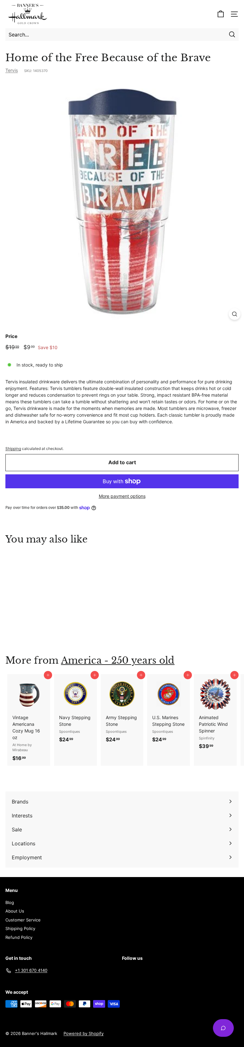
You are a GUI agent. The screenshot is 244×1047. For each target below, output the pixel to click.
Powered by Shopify (84, 1033)
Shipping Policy (20, 928)
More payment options (122, 496)
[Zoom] (235, 314)
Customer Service (23, 919)
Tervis (11, 70)
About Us (14, 911)
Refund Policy (18, 937)
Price (11, 336)
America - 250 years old (118, 660)
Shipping (13, 448)
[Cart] (220, 14)
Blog (9, 902)
